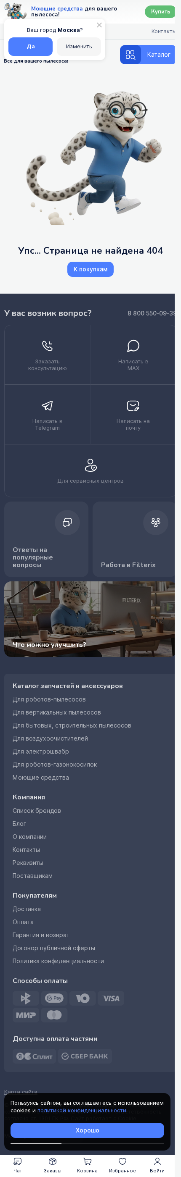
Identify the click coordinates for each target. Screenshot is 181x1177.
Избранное (122, 1170)
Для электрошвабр (41, 751)
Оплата (23, 922)
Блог (19, 823)
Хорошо (87, 1130)
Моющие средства (41, 777)
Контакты (26, 849)
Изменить (79, 46)
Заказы (52, 1170)
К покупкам (90, 269)
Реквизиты (28, 862)
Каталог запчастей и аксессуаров (68, 686)
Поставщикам (33, 875)
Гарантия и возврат (41, 935)
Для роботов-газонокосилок (55, 764)
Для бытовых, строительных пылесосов (72, 725)
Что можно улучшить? (49, 644)
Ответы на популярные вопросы (33, 557)
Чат (17, 1170)
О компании (30, 836)
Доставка (27, 909)
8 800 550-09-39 (152, 313)
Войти (157, 1170)
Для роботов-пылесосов (49, 699)
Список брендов (37, 810)
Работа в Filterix (128, 565)
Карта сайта (20, 1092)
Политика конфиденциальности (58, 961)
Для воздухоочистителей (50, 738)
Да (31, 46)
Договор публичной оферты (54, 948)
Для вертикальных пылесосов (57, 712)
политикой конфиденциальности (81, 1110)
